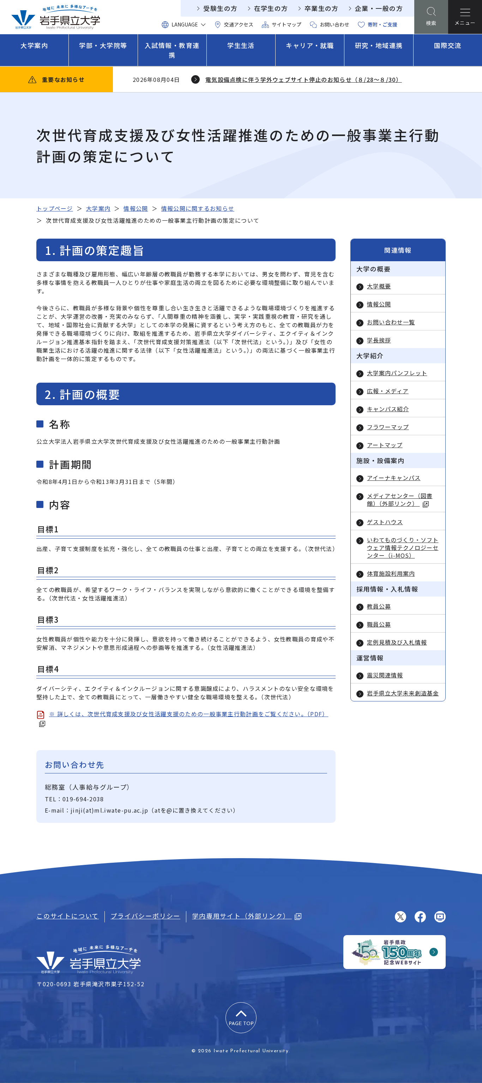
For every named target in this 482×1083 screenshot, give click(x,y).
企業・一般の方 (379, 8)
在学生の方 (271, 8)
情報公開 (135, 208)
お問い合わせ (334, 24)
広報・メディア (388, 391)
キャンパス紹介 (388, 409)
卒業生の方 (322, 8)
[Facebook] (420, 916)
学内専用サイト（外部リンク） (242, 915)
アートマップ (385, 445)
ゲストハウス (385, 522)
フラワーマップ (388, 427)
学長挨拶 (379, 340)
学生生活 (241, 45)
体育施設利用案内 (391, 573)
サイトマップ (286, 24)
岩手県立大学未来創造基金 (403, 693)
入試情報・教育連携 (172, 50)
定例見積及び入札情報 (397, 642)
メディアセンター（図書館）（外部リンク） (400, 500)
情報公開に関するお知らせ (197, 208)
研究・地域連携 (379, 45)
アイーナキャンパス (394, 477)
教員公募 (379, 606)
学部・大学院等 (103, 45)
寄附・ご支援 (382, 24)
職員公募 (379, 624)
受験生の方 (220, 8)
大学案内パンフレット (397, 373)
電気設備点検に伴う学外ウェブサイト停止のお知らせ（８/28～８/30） (303, 79)
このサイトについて (67, 915)
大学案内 (34, 45)
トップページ (54, 208)
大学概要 (379, 286)
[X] (400, 916)
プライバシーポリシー (145, 915)
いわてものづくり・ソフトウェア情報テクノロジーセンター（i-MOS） (403, 547)
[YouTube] (440, 916)
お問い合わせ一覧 (391, 322)
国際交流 (448, 45)
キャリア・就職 (310, 45)
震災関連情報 (385, 675)
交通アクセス (238, 24)
